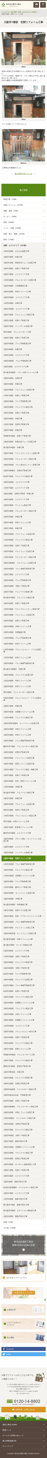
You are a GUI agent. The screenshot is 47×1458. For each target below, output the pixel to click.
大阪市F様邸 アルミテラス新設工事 (18, 1130)
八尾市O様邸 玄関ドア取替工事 (16, 956)
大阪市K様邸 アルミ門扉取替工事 (17, 881)
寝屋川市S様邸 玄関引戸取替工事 (17, 1066)
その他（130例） (10, 1228)
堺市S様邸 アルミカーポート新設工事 (18, 692)
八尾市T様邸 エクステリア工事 (16, 488)
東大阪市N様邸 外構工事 (13, 447)
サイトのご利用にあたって (13, 1435)
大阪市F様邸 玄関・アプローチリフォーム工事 (22, 916)
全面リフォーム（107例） (13, 205)
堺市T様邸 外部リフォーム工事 (16, 821)
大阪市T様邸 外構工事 (12, 706)
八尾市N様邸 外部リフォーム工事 (17, 681)
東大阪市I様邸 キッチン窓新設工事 (17, 945)
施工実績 (14, 12)
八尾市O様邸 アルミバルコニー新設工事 (19, 816)
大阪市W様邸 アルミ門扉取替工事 (17, 361)
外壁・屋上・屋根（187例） (14, 234)
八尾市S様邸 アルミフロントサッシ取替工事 (21, 609)
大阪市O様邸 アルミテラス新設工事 (18, 997)
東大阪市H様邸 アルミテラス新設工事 (18, 598)
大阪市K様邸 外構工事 (12, 384)
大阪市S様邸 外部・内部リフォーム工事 (19, 781)
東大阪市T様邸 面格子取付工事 (16, 1205)
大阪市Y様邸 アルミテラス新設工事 (18, 1060)
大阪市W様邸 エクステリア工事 (16, 309)
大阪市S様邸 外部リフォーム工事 (17, 644)
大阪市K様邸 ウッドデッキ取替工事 (18, 853)
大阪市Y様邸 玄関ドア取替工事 (16, 320)
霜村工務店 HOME (10, 1425)
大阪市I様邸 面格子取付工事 (15, 1182)
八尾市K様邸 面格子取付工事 (15, 1199)
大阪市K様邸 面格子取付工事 (15, 1216)
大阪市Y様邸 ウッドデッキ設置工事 (18, 326)
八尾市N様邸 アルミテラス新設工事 (18, 540)
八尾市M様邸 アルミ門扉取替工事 (17, 638)
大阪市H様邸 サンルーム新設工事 (17, 505)
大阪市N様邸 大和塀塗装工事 (15, 286)
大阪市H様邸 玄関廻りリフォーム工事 (18, 712)
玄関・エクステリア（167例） (27, 12)
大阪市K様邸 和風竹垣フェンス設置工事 (19, 442)
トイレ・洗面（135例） (12, 228)
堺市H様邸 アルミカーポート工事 (17, 332)
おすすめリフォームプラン (16, 1278)
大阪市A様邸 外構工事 (12, 349)
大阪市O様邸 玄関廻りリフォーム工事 (19, 1147)
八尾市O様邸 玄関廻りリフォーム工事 (19, 876)
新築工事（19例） (10, 199)
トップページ (5, 12)
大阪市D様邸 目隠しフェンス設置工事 (18, 1112)
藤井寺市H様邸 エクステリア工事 (17, 833)
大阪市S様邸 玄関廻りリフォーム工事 (18, 1020)
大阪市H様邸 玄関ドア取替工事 (16, 546)
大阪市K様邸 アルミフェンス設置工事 (18, 551)
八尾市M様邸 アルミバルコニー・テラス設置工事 (22, 650)
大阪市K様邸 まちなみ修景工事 (16, 251)
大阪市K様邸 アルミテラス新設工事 (18, 870)
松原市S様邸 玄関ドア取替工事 (16, 991)
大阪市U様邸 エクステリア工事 (16, 355)
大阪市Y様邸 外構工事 (12, 257)
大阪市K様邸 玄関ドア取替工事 (16, 603)
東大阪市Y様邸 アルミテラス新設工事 (18, 793)
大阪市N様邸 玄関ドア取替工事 (16, 1037)
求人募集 (10, 1338)
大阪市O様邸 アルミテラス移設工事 (18, 1153)
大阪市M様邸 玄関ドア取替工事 (16, 586)
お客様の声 (11, 1310)
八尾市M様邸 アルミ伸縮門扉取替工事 (19, 864)
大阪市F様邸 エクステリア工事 (16, 1193)
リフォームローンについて (14, 1324)
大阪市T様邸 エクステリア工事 (16, 274)
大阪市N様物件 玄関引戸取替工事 (17, 471)
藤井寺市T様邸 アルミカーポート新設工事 (20, 746)
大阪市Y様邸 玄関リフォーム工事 (17, 858)
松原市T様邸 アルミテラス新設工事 (18, 476)
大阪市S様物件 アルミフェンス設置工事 (19, 563)
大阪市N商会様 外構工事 (13, 1072)
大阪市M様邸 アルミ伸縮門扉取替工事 (19, 569)
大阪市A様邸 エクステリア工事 (16, 1176)
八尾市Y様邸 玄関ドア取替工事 (16, 395)
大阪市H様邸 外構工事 (12, 378)
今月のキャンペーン (24, 1293)
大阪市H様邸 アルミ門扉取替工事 (17, 344)
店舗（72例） (8, 1222)
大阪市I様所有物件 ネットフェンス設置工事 (21, 723)
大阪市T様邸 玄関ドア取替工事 (16, 338)
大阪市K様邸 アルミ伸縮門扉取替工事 (18, 663)
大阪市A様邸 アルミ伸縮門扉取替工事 (18, 741)
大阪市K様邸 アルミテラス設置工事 (18, 980)
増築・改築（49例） (11, 211)
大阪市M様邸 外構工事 (12, 899)
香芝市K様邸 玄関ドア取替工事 (16, 810)
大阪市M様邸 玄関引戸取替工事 (16, 1124)
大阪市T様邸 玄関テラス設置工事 (17, 910)
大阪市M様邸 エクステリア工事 (16, 297)
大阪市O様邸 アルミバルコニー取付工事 (19, 1032)
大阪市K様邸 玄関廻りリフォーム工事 (18, 1003)
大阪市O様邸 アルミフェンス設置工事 (19, 804)
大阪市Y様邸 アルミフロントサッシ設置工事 (21, 453)
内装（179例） (9, 240)
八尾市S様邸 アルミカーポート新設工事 (19, 557)
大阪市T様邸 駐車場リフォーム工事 (18, 827)
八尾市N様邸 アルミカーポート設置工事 (19, 280)
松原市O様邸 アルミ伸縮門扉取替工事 (19, 985)
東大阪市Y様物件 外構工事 (14, 669)
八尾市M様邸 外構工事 (12, 787)
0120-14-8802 (27, 1401)
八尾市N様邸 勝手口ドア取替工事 (17, 887)
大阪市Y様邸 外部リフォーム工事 (17, 522)
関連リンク (7, 1430)
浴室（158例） (9, 222)
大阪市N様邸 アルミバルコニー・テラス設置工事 (22, 699)
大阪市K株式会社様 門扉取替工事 (17, 1095)
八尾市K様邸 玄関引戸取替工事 (16, 1159)
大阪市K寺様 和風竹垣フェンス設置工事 (19, 263)
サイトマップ (8, 1446)
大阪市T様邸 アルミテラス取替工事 (18, 592)
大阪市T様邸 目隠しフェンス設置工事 (18, 764)
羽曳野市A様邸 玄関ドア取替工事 (17, 436)
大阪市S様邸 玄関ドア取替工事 (16, 268)
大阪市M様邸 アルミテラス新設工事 (18, 1008)
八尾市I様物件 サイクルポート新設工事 (19, 1118)
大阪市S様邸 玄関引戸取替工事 (16, 752)
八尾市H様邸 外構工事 (12, 303)
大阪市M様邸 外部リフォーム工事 (17, 626)
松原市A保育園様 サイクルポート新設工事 (20, 1187)
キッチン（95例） (10, 216)
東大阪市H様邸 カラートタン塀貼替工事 (19, 1210)
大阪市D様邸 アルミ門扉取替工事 (17, 401)
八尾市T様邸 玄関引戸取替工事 (16, 424)
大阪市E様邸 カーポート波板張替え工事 (19, 1164)
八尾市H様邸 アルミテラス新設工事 (18, 718)
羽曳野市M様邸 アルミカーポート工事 (19, 1055)
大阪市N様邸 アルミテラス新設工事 (18, 407)
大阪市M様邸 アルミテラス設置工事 (18, 675)
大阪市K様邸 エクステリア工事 (16, 499)
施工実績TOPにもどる (23, 174)
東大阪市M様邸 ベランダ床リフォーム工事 (20, 372)
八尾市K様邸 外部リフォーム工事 (17, 658)
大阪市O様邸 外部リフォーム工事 (17, 729)
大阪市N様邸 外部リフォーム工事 (17, 735)
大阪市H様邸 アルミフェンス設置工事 (18, 390)
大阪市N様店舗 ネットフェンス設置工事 (19, 933)
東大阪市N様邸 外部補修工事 (15, 905)
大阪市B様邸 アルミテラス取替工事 (18, 962)
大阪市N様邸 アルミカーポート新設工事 (19, 459)
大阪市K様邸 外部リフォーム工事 (17, 292)
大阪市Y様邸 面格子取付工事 (15, 1141)
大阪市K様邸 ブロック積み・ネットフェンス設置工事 (22, 840)
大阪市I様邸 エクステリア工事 (15, 367)
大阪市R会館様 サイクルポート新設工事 (19, 1089)
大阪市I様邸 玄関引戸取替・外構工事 (18, 494)
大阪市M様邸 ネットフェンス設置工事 (19, 893)
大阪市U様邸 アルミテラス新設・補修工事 (20, 769)
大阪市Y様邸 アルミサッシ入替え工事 (18, 928)
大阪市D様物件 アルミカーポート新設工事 (20, 1107)
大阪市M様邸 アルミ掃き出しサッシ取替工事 (21, 465)
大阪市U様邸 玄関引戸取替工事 (16, 1083)
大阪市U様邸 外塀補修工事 (14, 632)
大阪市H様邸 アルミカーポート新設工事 (19, 511)
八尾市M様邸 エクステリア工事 (16, 1026)
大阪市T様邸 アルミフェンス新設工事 (18, 315)
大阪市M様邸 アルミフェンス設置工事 (19, 534)
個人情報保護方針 (10, 1441)
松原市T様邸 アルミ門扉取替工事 (17, 974)
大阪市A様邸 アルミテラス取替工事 (18, 1078)
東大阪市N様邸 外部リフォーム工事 (18, 939)
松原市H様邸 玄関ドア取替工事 (16, 1101)
